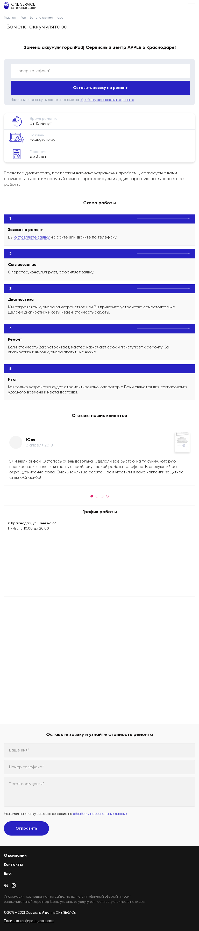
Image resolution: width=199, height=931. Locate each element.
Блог (8, 873)
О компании (15, 855)
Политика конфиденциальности (29, 921)
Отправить (26, 828)
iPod (23, 17)
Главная (10, 17)
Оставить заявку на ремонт (100, 87)
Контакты (13, 864)
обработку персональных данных (107, 100)
